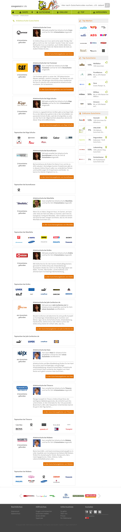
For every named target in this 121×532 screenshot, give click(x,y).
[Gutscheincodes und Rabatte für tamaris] (93, 51)
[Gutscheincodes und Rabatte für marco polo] (103, 51)
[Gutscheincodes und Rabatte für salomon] (83, 43)
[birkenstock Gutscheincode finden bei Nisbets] (19, 477)
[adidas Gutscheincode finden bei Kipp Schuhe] (19, 138)
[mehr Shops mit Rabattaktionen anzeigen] (21, 496)
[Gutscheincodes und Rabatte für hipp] (103, 35)
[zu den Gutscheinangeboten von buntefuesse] (22, 160)
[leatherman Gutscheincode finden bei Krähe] (56, 290)
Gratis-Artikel (40, 516)
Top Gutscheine (89, 58)
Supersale (39, 518)
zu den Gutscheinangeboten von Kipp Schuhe (56, 125)
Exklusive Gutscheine (91, 113)
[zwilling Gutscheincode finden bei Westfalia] (19, 237)
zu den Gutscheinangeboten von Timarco (58, 412)
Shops (25, 12)
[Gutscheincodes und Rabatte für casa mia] (103, 28)
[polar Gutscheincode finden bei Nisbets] (31, 481)
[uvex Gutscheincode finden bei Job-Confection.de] (31, 342)
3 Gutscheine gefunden (22, 264)
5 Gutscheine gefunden (22, 212)
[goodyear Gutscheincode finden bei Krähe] (44, 294)
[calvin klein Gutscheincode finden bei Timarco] (19, 425)
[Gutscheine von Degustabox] (82, 140)
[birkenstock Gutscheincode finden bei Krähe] (69, 294)
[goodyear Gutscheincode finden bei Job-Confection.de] (44, 342)
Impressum (15, 511)
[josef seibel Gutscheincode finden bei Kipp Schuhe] (69, 138)
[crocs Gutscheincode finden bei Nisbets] (44, 477)
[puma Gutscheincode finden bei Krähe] (44, 290)
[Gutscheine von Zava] (82, 84)
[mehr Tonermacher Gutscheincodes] (41, 497)
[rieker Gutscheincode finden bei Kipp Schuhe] (31, 142)
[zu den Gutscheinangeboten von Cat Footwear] (22, 71)
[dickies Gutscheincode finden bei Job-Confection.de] (56, 342)
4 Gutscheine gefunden (22, 41)
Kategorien (101, 12)
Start (13, 12)
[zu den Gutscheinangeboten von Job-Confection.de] (22, 312)
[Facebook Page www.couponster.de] (87, 511)
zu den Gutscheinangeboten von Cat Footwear (56, 89)
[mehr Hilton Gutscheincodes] (66, 499)
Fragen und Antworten (44, 511)
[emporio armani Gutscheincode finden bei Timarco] (44, 425)
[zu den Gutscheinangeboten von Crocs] (22, 37)
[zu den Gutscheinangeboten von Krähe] (22, 260)
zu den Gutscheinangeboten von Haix (59, 376)
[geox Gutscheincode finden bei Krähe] (56, 294)
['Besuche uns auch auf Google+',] (92, 511)
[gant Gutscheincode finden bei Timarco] (69, 425)
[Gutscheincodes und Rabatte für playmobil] (83, 28)
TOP (82, 12)
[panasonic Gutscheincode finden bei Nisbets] (69, 477)
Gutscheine (44, 12)
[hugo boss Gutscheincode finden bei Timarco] (19, 429)
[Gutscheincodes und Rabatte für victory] (93, 43)
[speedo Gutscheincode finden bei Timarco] (44, 429)
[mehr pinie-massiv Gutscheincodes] (78, 496)
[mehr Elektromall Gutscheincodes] (29, 496)
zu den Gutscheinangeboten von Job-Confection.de (55, 329)
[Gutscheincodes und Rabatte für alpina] (103, 43)
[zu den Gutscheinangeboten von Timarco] (22, 390)
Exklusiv (63, 12)
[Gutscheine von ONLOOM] (82, 130)
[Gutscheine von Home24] (82, 120)
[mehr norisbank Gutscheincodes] (90, 497)
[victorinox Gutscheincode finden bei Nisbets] (56, 481)
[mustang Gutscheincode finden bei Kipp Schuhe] (19, 142)
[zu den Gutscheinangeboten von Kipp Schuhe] (22, 108)
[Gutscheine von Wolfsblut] (82, 65)
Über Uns (63, 514)
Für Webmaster (66, 518)
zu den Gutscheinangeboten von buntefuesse (56, 177)
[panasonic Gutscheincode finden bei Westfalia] (69, 242)
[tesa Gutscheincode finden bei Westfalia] (56, 237)
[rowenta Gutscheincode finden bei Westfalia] (44, 242)
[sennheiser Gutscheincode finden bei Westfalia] (19, 242)
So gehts (63, 511)
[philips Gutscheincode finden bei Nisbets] (19, 481)
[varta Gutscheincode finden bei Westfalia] (31, 237)
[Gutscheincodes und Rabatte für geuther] (83, 35)
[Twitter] (96, 511)
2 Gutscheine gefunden (22, 76)
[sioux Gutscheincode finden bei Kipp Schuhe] (44, 142)
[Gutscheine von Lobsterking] (82, 150)
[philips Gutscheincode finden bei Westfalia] (56, 242)
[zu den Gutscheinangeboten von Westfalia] (22, 207)
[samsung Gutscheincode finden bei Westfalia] (31, 242)
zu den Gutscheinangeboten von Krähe (59, 277)
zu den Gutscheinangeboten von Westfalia (58, 225)
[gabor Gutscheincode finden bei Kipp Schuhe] (56, 138)
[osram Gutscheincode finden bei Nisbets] (56, 477)
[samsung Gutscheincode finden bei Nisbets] (44, 481)
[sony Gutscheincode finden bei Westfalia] (69, 237)
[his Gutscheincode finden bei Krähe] (31, 294)
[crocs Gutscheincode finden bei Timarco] (31, 425)
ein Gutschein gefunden (22, 316)
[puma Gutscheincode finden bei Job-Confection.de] (19, 342)
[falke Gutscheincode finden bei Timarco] (56, 425)
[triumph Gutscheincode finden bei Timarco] (69, 429)
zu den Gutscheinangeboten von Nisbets (58, 464)
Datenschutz (15, 514)
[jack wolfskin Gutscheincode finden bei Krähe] (19, 294)
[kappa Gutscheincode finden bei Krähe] (69, 290)
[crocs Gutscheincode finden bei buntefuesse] (19, 190)
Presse (62, 516)
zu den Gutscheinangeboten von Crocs (59, 54)
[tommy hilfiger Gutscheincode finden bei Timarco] (56, 429)
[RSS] (99, 511)
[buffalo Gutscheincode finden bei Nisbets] (31, 477)
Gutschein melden (42, 514)
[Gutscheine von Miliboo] (82, 94)
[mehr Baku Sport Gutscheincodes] (52, 497)
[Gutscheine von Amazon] (82, 104)
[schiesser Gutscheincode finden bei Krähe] (31, 290)
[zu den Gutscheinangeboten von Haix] (22, 356)
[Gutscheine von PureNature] (82, 75)
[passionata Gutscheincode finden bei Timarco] (31, 429)
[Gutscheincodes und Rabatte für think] (83, 51)
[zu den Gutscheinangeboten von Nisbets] (22, 441)
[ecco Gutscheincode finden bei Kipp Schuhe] (44, 138)
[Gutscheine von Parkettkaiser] (82, 159)
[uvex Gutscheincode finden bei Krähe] (19, 290)
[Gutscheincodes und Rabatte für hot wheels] (93, 28)
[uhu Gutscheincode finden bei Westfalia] (44, 237)
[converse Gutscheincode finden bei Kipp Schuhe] (31, 138)
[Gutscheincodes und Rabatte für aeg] (93, 35)
